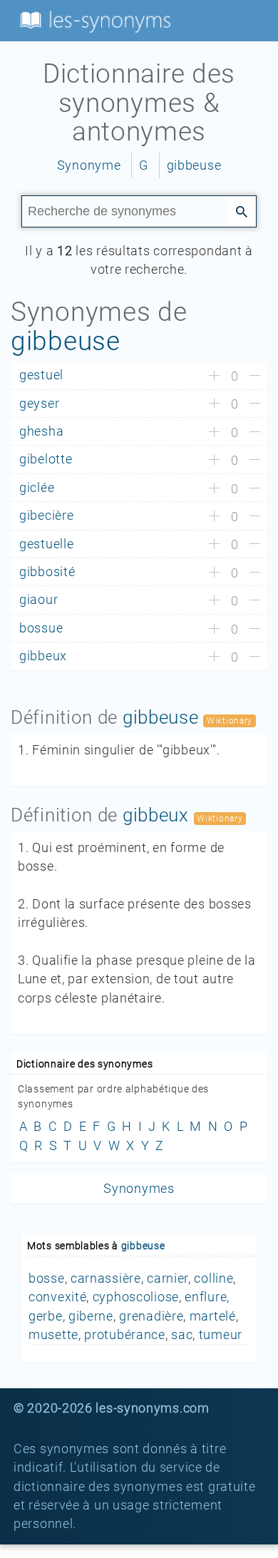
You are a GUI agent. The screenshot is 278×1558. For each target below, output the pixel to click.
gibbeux (156, 815)
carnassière (106, 1278)
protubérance (124, 1335)
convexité (57, 1297)
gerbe (46, 1316)
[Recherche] (241, 210)
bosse (47, 1278)
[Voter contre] (255, 376)
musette (53, 1335)
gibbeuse (194, 165)
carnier (167, 1278)
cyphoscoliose (136, 1297)
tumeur (220, 1335)
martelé (213, 1316)
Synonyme (89, 165)
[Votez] (214, 376)
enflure (206, 1297)
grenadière (151, 1316)
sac (181, 1335)
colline (213, 1278)
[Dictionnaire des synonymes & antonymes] (93, 20)
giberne (90, 1316)
